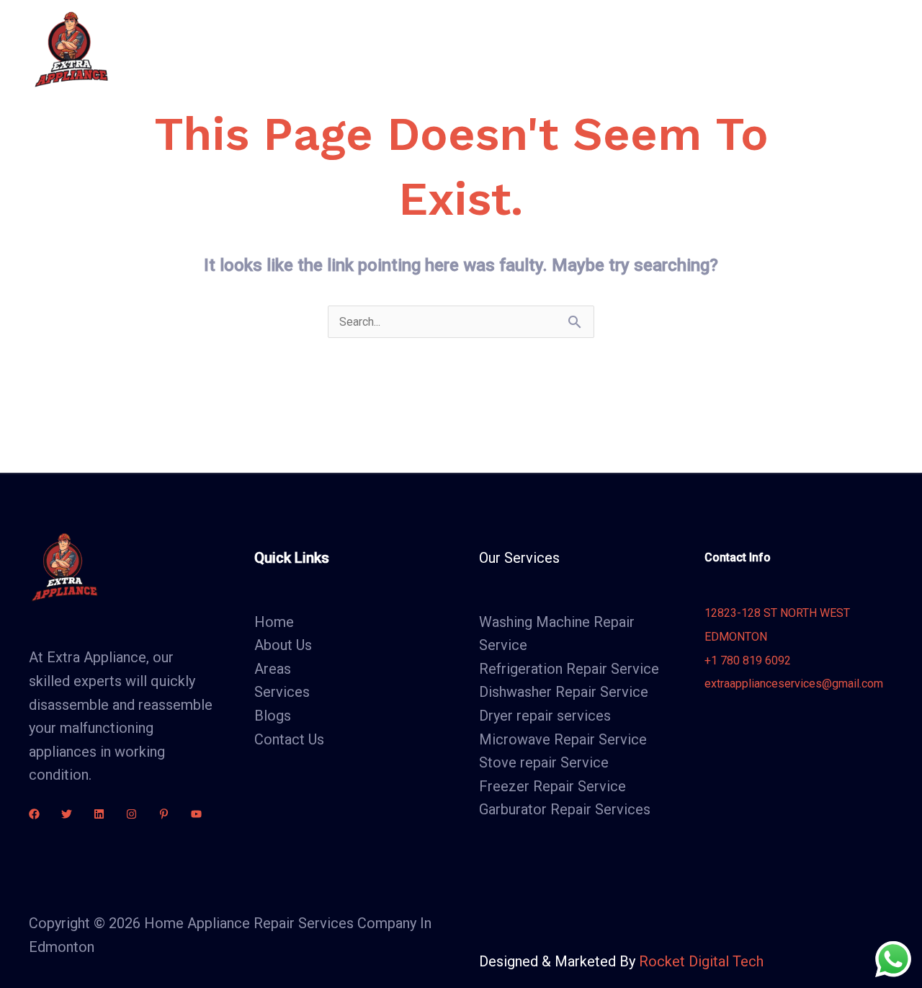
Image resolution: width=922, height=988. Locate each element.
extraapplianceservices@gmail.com (793, 683)
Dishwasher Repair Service (563, 691)
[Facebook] (34, 814)
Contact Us (724, 49)
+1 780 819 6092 (747, 660)
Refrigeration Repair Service (569, 668)
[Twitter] (66, 814)
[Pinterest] (163, 814)
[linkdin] (99, 814)
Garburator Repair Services (564, 809)
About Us (415, 49)
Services (492, 49)
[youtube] (196, 814)
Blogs (650, 49)
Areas (575, 49)
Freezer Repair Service (552, 786)
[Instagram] (131, 814)
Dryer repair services (545, 715)
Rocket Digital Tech (701, 961)
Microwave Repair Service (563, 739)
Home (345, 49)
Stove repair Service (544, 762)
